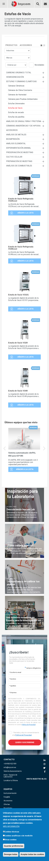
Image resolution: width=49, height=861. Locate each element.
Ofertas (7, 804)
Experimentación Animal (18, 148)
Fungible (7, 797)
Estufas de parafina (16, 117)
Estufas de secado (16, 112)
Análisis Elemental (16, 143)
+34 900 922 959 (10, 764)
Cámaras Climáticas (16, 86)
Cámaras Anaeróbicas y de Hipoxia (23, 126)
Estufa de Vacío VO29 (18, 343)
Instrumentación (10, 793)
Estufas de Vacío (15, 108)
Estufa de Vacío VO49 (18, 391)
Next (44, 450)
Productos (11, 45)
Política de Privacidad (29, 724)
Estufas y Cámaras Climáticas (21, 81)
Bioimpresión (13, 139)
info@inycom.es (10, 767)
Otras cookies (10, 839)
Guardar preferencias (13, 846)
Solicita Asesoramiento (13, 771)
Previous (4, 450)
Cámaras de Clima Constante (20, 90)
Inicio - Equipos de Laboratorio (10, 776)
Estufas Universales (16, 103)
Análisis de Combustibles (19, 166)
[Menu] (3, 2)
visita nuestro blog (36, 779)
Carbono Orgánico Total (18, 72)
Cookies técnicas (12, 831)
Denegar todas (10, 854)
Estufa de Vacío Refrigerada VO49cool (20, 248)
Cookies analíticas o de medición (19, 835)
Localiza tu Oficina (11, 780)
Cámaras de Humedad (17, 95)
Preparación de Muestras (19, 161)
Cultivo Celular (14, 157)
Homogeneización (15, 77)
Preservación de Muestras (19, 152)
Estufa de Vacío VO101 (18, 295)
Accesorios (26, 45)
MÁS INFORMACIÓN (11, 826)
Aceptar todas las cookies (32, 854)
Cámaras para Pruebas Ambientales (23, 99)
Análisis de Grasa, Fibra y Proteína (23, 121)
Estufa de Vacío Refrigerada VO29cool (20, 200)
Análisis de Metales (16, 134)
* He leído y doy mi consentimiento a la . (25, 734)
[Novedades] (32, 65)
